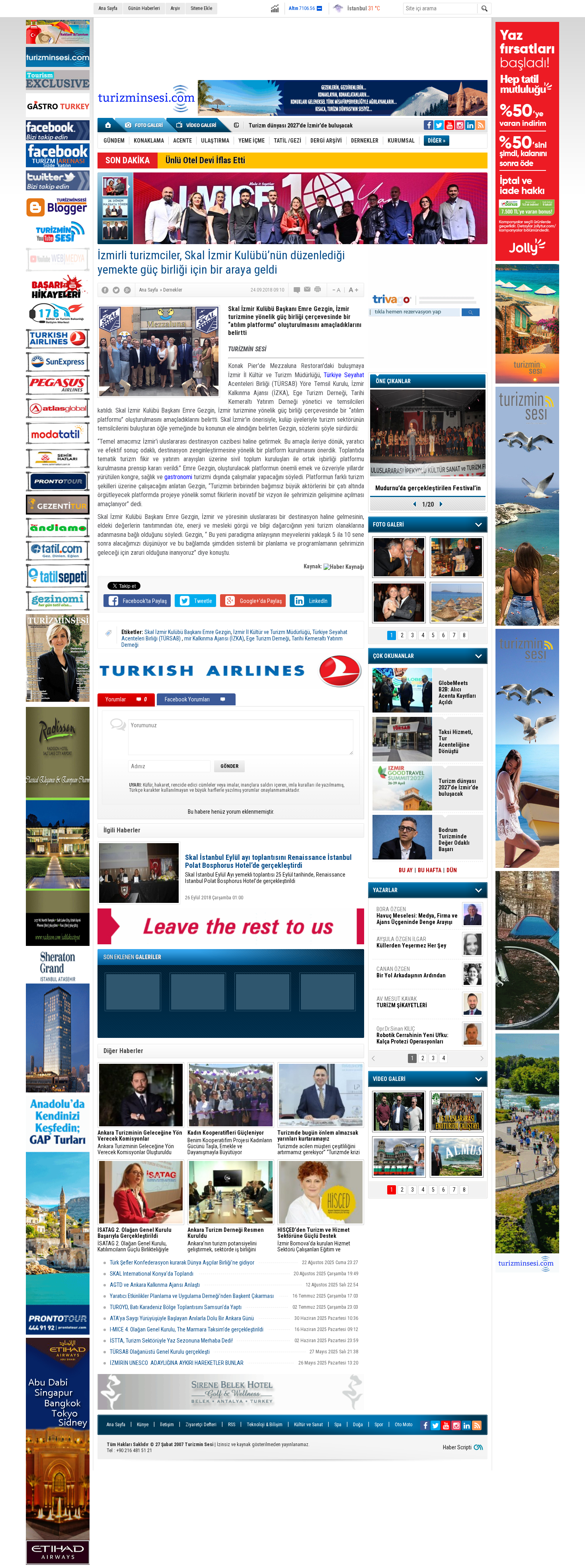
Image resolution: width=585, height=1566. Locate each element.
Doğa (358, 1424)
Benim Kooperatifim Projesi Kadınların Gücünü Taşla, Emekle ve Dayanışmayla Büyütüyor (229, 1142)
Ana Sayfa (108, 8)
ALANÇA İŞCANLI (409, 975)
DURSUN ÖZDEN (416, 1035)
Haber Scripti (457, 1447)
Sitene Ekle (201, 8)
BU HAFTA (429, 870)
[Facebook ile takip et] (428, 125)
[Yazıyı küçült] (336, 290)
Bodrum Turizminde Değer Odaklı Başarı (454, 839)
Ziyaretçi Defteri (200, 1424)
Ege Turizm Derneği (267, 638)
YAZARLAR (385, 890)
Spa (337, 1424)
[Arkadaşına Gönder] (307, 290)
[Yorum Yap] (297, 290)
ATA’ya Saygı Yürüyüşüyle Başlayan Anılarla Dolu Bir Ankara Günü (182, 1318)
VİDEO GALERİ (389, 1079)
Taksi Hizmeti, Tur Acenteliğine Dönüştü (456, 741)
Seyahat (354, 375)
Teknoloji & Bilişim (265, 1424)
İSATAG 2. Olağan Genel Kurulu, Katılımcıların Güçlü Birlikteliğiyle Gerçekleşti (135, 1240)
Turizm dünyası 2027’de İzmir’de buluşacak (458, 787)
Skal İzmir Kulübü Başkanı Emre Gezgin (187, 632)
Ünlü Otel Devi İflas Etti (205, 160)
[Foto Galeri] (145, 125)
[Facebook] (105, 290)
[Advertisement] (292, 47)
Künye (142, 1424)
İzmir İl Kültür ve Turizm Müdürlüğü (271, 632)
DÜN (452, 870)
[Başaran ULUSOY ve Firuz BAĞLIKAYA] (399, 557)
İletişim (167, 1424)
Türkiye (334, 375)
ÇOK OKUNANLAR (393, 656)
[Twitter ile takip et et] (439, 125)
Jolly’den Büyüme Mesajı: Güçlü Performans (303, 125)
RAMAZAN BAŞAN (401, 912)
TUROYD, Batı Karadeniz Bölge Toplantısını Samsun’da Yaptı (176, 1307)
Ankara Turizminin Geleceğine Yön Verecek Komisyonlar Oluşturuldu (140, 1142)
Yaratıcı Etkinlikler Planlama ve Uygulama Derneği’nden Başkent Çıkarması (192, 1296)
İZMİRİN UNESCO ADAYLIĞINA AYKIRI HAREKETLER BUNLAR (177, 1363)
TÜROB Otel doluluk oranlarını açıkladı (427, 488)
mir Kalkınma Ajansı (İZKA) (214, 638)
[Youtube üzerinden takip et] (449, 125)
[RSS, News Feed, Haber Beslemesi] (480, 125)
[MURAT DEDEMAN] (399, 602)
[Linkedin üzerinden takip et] (470, 125)
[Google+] (127, 290)
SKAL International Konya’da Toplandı (152, 1273)
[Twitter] (116, 290)
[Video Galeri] (197, 125)
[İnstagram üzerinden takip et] (459, 125)
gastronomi (178, 477)
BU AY (406, 870)
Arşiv (175, 8)
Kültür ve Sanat (308, 1424)
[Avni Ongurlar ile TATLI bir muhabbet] (457, 557)
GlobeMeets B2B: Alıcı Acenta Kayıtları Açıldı (457, 692)
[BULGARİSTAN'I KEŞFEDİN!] (399, 1157)
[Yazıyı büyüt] (353, 290)
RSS (231, 1424)
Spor (378, 1424)
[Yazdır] (318, 290)
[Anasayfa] (108, 125)
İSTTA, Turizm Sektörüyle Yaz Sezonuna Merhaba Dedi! (171, 1340)
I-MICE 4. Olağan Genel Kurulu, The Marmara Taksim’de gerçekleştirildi (186, 1329)
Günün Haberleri (144, 8)
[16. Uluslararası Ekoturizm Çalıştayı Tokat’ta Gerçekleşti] (457, 1111)
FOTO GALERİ (388, 524)
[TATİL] (457, 602)
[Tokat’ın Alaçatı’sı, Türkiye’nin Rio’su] (457, 1157)
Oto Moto (403, 1424)
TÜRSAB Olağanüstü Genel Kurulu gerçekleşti (160, 1352)
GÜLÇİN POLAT (410, 942)
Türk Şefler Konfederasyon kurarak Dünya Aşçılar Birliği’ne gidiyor (182, 1262)
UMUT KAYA (407, 1005)
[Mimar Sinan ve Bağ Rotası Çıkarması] (399, 1111)
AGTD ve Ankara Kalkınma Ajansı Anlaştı (155, 1285)
